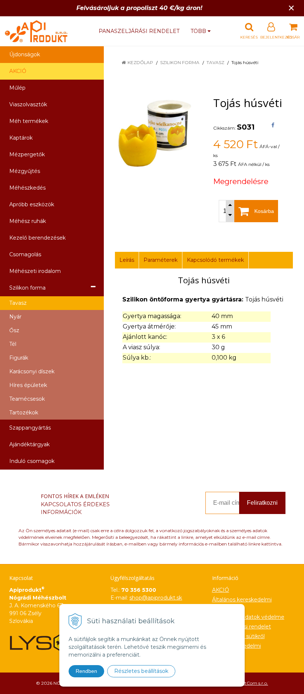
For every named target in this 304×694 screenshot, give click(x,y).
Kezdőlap (140, 62)
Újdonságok (24, 54)
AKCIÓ (17, 71)
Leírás (126, 260)
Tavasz (215, 62)
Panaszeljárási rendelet (139, 31)
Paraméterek (160, 260)
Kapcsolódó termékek (215, 260)
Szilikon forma (179, 62)
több (199, 31)
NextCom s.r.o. (252, 683)
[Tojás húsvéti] (155, 133)
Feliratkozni (262, 503)
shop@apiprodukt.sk (155, 597)
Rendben (86, 671)
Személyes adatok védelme (248, 617)
